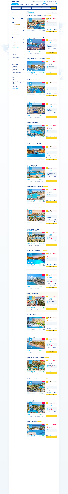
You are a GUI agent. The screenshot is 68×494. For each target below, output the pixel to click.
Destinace (24, 6)
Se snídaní (14, 42)
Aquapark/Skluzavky (15, 70)
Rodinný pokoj (15, 86)
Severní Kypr (30, 294)
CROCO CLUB (15, 54)
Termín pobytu (34, 6)
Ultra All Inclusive (15, 39)
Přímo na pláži (15, 69)
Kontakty (56, 1)
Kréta (30, 273)
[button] (22, 4)
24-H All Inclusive (15, 45)
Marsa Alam (30, 187)
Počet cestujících (44, 6)
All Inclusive (14, 41)
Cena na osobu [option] (14, 15)
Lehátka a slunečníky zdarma (17, 72)
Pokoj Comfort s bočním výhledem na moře (18, 83)
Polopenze (14, 44)
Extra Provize (15, 66)
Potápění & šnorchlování (16, 57)
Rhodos (30, 401)
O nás (47, 1)
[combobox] (39, 1)
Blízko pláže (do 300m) (16, 67)
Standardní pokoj (15, 81)
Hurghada (30, 38)
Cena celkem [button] (48, 29)
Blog (53, 1)
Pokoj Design (15, 79)
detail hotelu (51, 31)
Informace (50, 1)
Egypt (27, 38)
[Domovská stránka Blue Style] (15, 1)
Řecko (27, 273)
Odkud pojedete (15, 6)
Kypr (27, 294)
